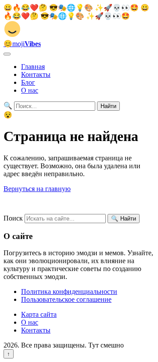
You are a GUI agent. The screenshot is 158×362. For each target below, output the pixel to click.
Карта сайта (39, 314)
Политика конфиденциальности (69, 291)
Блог (28, 82)
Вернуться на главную (37, 188)
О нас (29, 90)
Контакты (35, 74)
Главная (33, 66)
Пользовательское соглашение (66, 299)
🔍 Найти (123, 218)
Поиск (13, 218)
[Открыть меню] (7, 54)
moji (22, 43)
